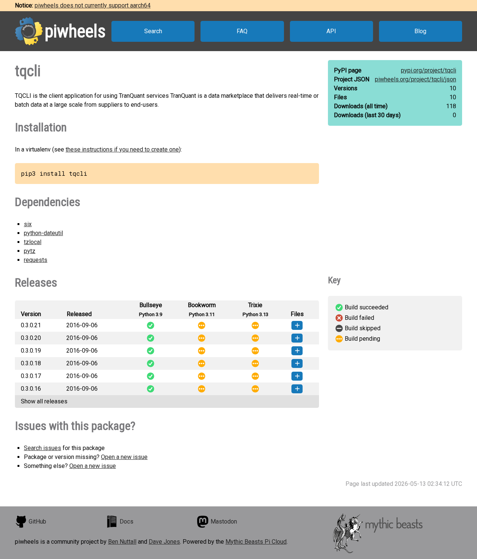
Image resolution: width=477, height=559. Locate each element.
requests (35, 259)
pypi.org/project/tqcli (428, 70)
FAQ (242, 31)
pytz (29, 250)
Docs (126, 521)
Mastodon (224, 521)
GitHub (37, 521)
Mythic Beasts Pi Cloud (256, 541)
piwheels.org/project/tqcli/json (415, 79)
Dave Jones (164, 541)
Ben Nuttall (122, 541)
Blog (420, 31)
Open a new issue (124, 456)
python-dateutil (43, 233)
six (28, 224)
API (331, 31)
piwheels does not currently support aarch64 (93, 5)
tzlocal (32, 242)
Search (153, 31)
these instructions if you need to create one (122, 149)
